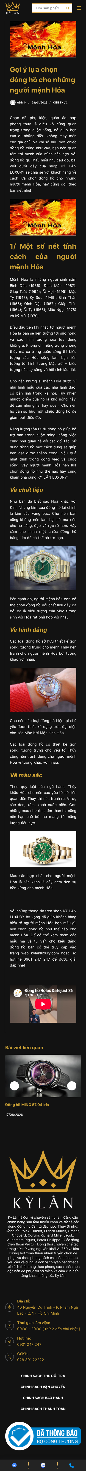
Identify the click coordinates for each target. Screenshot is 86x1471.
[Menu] (79, 8)
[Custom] (14, 1465)
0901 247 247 (29, 1344)
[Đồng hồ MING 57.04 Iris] (43, 1076)
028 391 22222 (30, 1359)
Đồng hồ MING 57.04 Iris (27, 1104)
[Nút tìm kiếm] (67, 8)
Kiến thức (60, 102)
